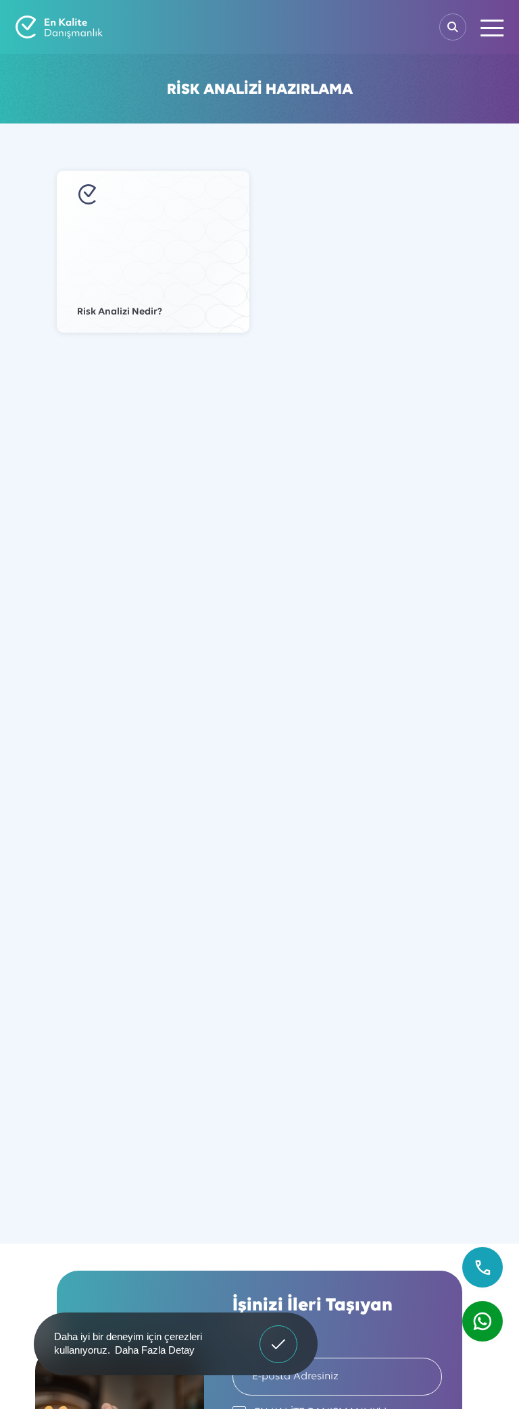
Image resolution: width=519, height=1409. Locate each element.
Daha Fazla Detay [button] (155, 1350)
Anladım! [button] (278, 1334)
